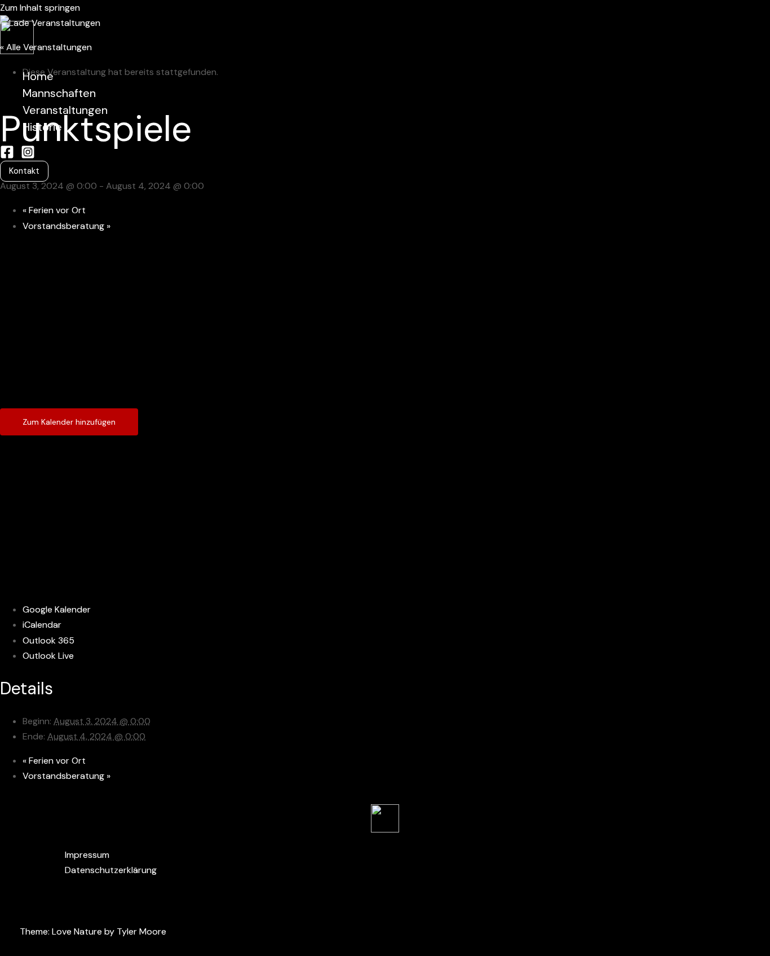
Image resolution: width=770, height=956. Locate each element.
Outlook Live (48, 656)
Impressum (87, 855)
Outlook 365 (48, 640)
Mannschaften (59, 93)
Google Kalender (57, 609)
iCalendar (42, 625)
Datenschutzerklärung (111, 870)
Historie (42, 127)
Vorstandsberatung (66, 226)
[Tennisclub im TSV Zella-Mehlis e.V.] (17, 51)
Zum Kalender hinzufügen (69, 422)
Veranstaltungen (65, 110)
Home (38, 76)
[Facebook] (7, 156)
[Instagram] (28, 156)
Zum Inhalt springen (40, 8)
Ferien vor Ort (54, 210)
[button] (24, 171)
